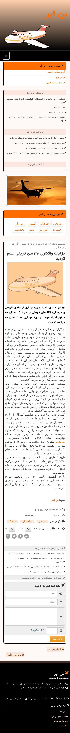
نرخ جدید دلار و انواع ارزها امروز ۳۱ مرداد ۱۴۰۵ (45, 148)
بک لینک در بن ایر (60, 716)
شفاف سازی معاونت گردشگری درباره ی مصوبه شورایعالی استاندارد (38, 143)
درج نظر (56, 639)
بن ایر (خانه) (14, 654)
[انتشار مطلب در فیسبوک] (20, 535)
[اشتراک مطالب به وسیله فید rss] (8, 535)
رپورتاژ (20, 223)
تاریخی (57, 223)
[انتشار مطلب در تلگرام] (26, 535)
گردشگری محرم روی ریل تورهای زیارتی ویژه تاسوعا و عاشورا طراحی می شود (36, 119)
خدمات (57, 229)
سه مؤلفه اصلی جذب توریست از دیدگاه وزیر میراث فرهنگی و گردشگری (36, 153)
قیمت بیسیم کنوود (55, 82)
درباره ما (64, 711)
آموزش (43, 229)
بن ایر (56, 13)
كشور (32, 223)
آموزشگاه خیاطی (56, 71)
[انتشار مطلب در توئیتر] (14, 535)
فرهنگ (44, 223)
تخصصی (19, 229)
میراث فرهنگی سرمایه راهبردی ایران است (47, 572)
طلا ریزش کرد (59, 107)
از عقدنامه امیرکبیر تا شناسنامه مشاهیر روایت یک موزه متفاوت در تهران (35, 567)
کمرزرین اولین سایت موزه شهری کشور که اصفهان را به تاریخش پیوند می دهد (36, 100)
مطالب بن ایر (62, 726)
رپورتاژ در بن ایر (60, 721)
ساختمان (60, 441)
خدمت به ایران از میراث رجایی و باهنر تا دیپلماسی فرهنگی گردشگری (37, 138)
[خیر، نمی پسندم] (12, 529)
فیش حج (60, 77)
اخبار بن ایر (55, 648)
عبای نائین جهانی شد (57, 112)
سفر (31, 229)
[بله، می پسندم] (28, 529)
